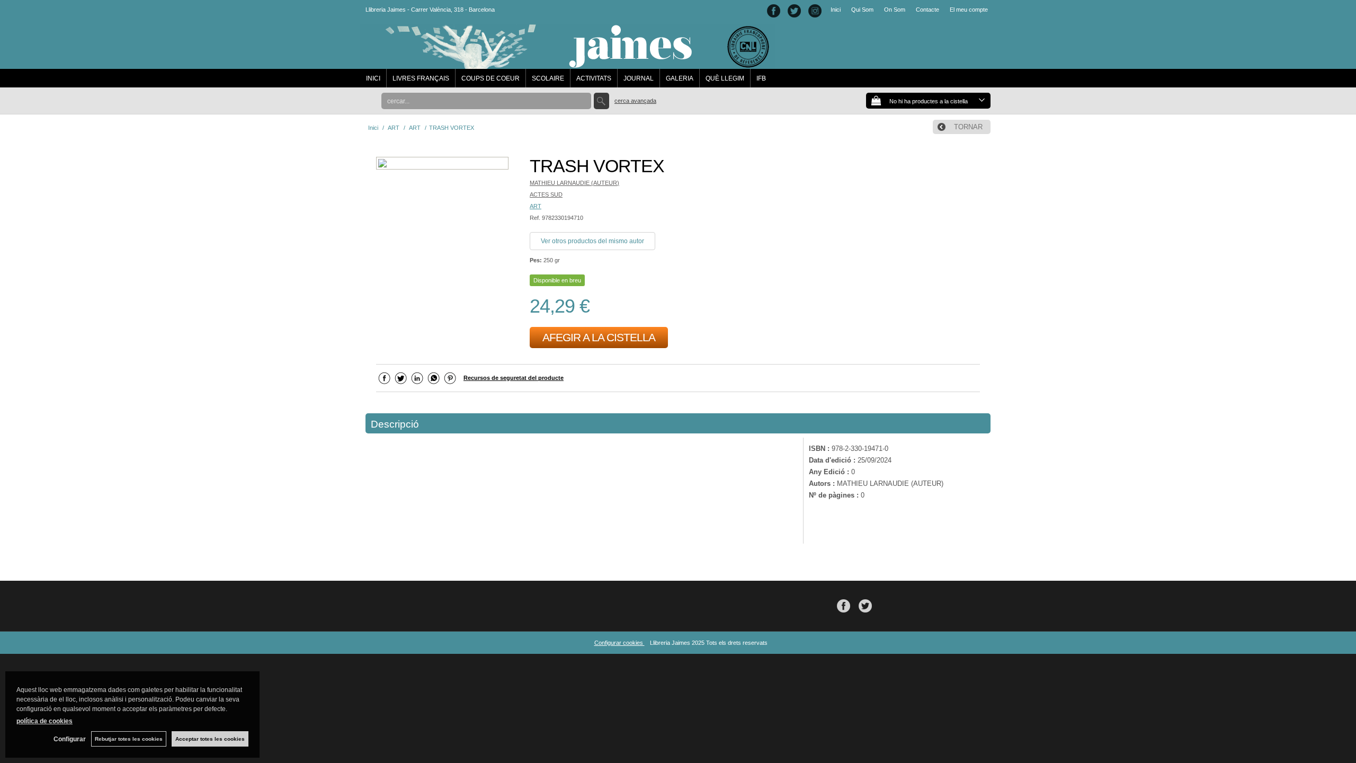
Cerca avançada (635, 100)
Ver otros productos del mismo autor (592, 241)
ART (535, 206)
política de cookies (44, 721)
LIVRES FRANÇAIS (420, 78)
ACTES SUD (546, 194)
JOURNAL (638, 78)
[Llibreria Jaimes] (567, 63)
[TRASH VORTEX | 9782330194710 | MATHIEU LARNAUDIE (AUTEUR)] (442, 164)
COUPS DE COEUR (490, 78)
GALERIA (679, 78)
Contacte (927, 9)
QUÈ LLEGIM (725, 78)
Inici (836, 9)
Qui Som (862, 9)
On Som (894, 9)
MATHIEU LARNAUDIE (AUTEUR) (574, 183)
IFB (761, 78)
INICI (373, 78)
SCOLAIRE (548, 78)
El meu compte (969, 9)
